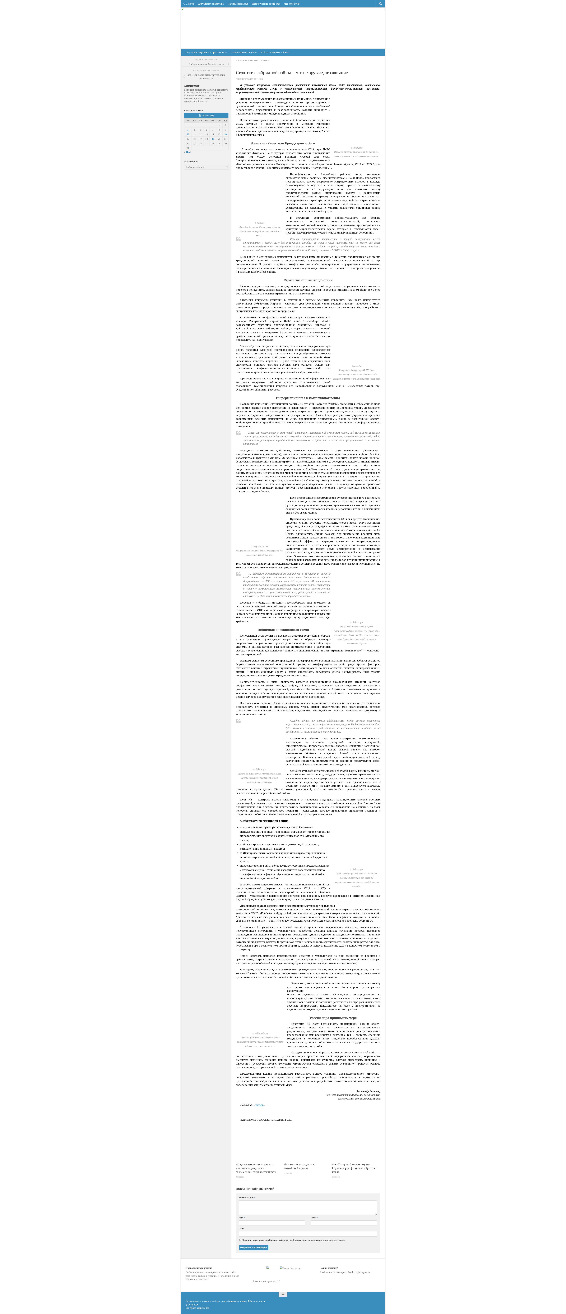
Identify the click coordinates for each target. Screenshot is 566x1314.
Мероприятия (292, 3)
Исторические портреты (266, 3)
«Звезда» (259, 1105)
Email (314, 1217)
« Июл (187, 152)
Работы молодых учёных (275, 52)
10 (188, 134)
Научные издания (238, 3)
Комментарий (247, 1197)
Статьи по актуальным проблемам (205, 52)
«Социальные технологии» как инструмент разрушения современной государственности (256, 1168)
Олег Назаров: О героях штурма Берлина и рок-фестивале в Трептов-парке (354, 1168)
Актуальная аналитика (211, 3)
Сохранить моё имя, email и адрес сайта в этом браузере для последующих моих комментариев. (293, 1239)
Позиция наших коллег (244, 52)
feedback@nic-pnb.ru (359, 1272)
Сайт (241, 1228)
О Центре (188, 3)
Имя (242, 1217)
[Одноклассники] (378, 1300)
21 (213, 138)
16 (225, 134)
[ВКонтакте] (373, 1300)
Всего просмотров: (263, 1281)
